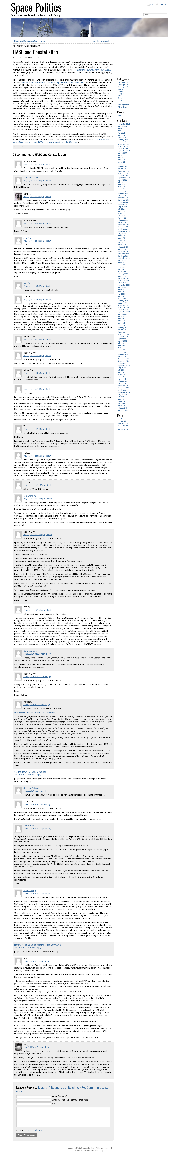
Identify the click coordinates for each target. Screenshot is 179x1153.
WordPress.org (123, 425)
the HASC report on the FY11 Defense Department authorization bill (52, 82)
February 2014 (123, 140)
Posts (152, 4)
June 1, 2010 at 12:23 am (34, 676)
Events (120, 91)
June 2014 (121, 131)
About (120, 115)
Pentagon (35, 46)
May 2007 (121, 321)
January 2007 (122, 330)
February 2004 (123, 408)
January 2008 (122, 303)
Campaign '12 (123, 87)
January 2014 (122, 142)
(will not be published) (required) (70, 1100)
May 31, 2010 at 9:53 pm (33, 455)
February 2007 (123, 328)
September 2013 (124, 151)
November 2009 (123, 254)
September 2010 (124, 231)
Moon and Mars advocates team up (29, 40)
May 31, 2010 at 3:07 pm (33, 164)
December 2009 (123, 251)
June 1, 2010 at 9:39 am (33, 804)
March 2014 (122, 137)
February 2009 (123, 274)
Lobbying (121, 94)
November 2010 (123, 227)
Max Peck (27, 283)
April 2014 (121, 135)
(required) (59, 1096)
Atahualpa (100, 1150)
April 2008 (121, 296)
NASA (26, 46)
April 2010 (121, 243)
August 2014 (122, 126)
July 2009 (121, 263)
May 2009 (121, 267)
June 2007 (121, 319)
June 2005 (121, 372)
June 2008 (121, 292)
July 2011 (121, 209)
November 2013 (123, 146)
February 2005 (123, 381)
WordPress (89, 1150)
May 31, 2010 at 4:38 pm (33, 240)
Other (120, 98)
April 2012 (121, 189)
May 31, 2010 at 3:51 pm (33, 196)
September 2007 (124, 312)
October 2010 (123, 229)
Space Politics (88, 1148)
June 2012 (121, 184)
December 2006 (123, 332)
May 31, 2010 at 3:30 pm (33, 180)
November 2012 (123, 173)
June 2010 (121, 238)
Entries (122, 421)
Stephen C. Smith (31, 177)
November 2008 (123, 281)
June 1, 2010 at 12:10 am (34, 653)
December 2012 (123, 171)
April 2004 (121, 404)
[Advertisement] (139, 56)
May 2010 (121, 240)
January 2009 (122, 276)
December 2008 (123, 278)
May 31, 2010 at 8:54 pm (33, 373)
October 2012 (123, 175)
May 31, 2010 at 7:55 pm (33, 339)
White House (122, 107)
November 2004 (123, 388)
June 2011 (121, 211)
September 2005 (124, 366)
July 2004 (121, 397)
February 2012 (123, 193)
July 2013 (121, 155)
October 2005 (123, 363)
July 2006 (121, 343)
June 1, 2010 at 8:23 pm (33, 1047)
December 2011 (123, 198)
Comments (163, 4)
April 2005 (121, 377)
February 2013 (123, 166)
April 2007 (121, 323)
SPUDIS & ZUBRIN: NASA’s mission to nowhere (34, 712)
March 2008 (122, 298)
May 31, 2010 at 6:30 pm (33, 299)
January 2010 (122, 249)
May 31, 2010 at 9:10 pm (33, 429)
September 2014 (124, 124)
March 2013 (122, 164)
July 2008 (121, 289)
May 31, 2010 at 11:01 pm (34, 498)
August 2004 (122, 395)
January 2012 (122, 196)
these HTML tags (34, 1130)
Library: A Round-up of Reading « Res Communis (37, 944)
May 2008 (121, 294)
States (120, 103)
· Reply (48, 164)
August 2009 (122, 260)
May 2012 (121, 187)
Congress (18, 46)
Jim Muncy (28, 238)
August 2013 (122, 153)
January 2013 (122, 169)
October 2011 (123, 202)
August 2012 (122, 180)
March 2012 (122, 191)
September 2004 (124, 392)
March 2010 (122, 245)
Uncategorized (123, 105)
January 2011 (122, 222)
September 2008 (124, 285)
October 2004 (123, 390)
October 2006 (123, 336)
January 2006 (122, 357)
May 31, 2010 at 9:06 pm (33, 389)
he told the (94, 69)
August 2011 (122, 207)
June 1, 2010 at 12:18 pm (34, 828)
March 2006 (122, 352)
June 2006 (121, 345)
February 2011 (123, 220)
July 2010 (121, 236)
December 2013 (123, 144)
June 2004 (121, 399)
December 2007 (123, 305)
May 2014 (121, 133)
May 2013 (121, 160)
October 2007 (123, 310)
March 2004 (122, 406)
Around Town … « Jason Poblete (30, 771)
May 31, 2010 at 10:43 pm (34, 485)
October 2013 (123, 149)
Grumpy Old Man (123, 429)
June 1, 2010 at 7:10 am (33, 790)
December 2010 (123, 225)
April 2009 (121, 269)
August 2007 (122, 314)
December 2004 (123, 386)
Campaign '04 (123, 82)
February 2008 (123, 301)
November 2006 (123, 334)
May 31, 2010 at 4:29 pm (33, 223)
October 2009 (123, 256)
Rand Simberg (30, 651)
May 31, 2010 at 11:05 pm (34, 534)
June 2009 (121, 265)
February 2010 (123, 247)
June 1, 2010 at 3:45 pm (24, 947)
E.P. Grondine (29, 495)
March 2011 (122, 218)
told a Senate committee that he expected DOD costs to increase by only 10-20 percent (61, 140)
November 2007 (123, 307)
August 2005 (122, 368)
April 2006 (121, 350)
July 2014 (121, 128)
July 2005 (121, 370)
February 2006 (123, 354)
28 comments (18, 147)
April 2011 (121, 216)
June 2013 (121, 158)
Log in (120, 419)
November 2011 (123, 200)
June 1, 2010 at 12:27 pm (34, 893)
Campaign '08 (123, 85)
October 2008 (123, 283)
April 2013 (121, 162)
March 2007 (122, 325)
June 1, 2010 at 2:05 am (33, 704)
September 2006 (124, 339)
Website (55, 1103)
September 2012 (124, 178)
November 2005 (123, 361)
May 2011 (121, 213)
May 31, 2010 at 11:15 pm (34, 610)
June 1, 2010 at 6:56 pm (33, 961)
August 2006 (122, 341)
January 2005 (122, 383)
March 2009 (122, 272)
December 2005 (123, 359)
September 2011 (124, 204)
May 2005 (121, 374)
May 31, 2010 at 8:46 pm (33, 355)
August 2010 (122, 234)
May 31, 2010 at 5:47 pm (33, 286)
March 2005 (122, 379)
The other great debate (101, 40)
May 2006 (121, 348)
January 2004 (122, 410)
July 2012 (121, 182)
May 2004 (121, 401)
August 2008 (122, 287)
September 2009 (124, 258)
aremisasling (29, 890)
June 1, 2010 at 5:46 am (24, 774)
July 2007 (121, 316)
